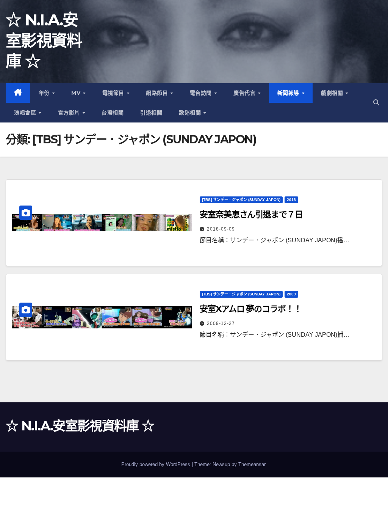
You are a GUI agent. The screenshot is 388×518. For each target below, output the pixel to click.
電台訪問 (202, 92)
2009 (291, 294)
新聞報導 (289, 92)
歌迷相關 (191, 112)
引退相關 (151, 112)
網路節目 (158, 92)
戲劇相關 (333, 92)
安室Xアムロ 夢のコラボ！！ (251, 309)
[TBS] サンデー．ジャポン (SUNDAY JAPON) (241, 200)
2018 (291, 200)
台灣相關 (113, 112)
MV (76, 92)
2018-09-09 (221, 229)
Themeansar (251, 464)
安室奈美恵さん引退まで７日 (251, 214)
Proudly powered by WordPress (156, 464)
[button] (376, 102)
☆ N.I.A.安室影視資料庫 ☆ (44, 40)
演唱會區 (26, 112)
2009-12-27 (221, 323)
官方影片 (70, 112)
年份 (45, 92)
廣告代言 (245, 92)
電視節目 (114, 92)
